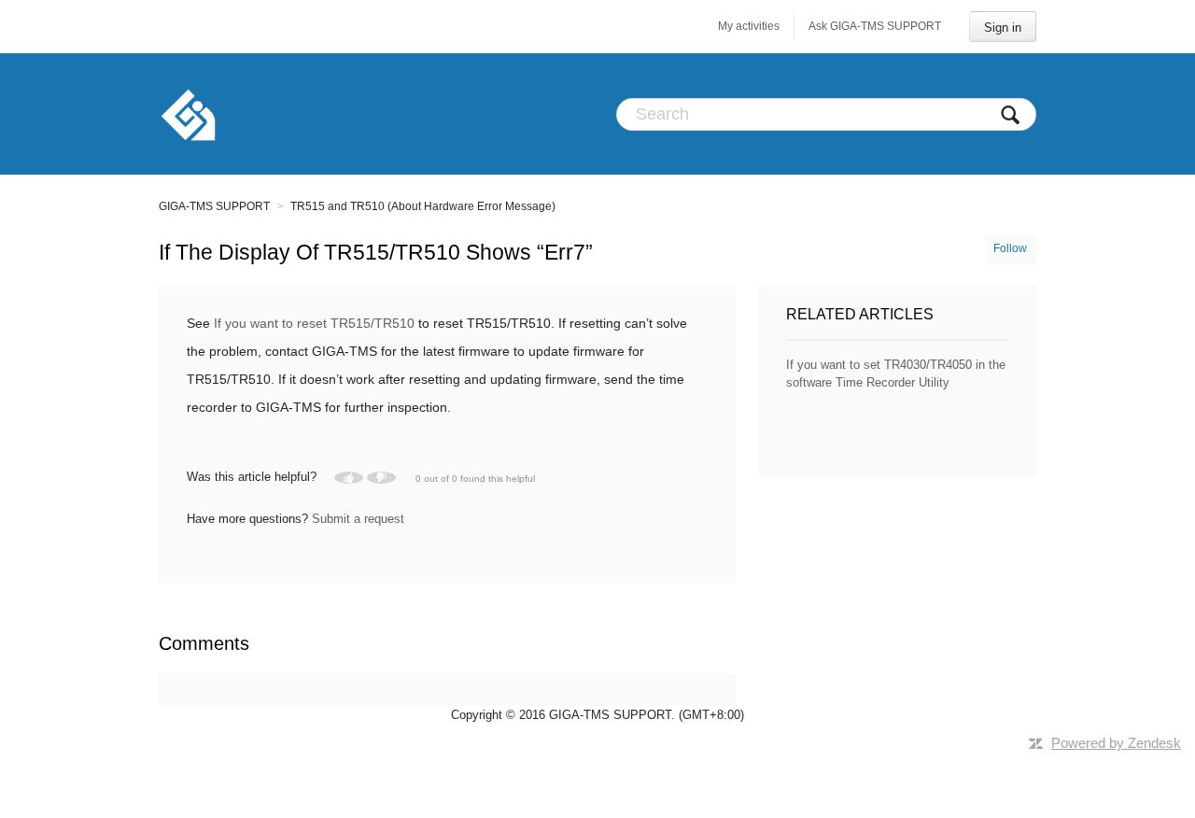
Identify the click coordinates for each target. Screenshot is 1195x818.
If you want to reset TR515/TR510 (314, 323)
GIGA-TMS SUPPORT (214, 206)
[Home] (188, 114)
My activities (749, 26)
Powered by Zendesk (1116, 743)
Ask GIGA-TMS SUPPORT (874, 26)
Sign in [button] (1002, 28)
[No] (381, 478)
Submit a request (358, 519)
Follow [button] (1010, 248)
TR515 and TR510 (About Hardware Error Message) (422, 206)
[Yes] (348, 478)
